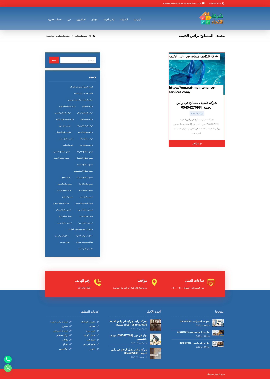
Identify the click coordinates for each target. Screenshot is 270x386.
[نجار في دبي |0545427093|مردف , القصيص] (155, 339)
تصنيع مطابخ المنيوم (65, 184)
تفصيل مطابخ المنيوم (85, 210)
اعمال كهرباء (89, 335)
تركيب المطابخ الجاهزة (67, 106)
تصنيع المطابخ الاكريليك (84, 151)
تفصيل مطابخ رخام (65, 216)
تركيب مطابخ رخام (86, 145)
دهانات (65, 339)
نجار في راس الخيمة (85, 248)
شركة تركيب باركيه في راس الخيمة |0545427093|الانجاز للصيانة (128, 322)
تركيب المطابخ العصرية (62, 113)
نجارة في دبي (89, 344)
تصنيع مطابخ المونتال (85, 190)
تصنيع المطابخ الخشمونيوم (83, 171)
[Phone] (8, 359)
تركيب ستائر (62, 335)
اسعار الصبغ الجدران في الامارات (81, 87)
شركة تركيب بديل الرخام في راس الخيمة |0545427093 (129, 351)
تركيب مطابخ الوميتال (63, 132)
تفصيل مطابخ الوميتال (63, 210)
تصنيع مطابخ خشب (86, 197)
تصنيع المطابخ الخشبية (85, 164)
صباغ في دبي (64, 242)
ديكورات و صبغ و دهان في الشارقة (81, 229)
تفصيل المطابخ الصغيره (61, 203)
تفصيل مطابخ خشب (86, 216)
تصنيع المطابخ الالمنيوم (62, 151)
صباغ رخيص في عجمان (84, 242)
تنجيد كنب (90, 339)
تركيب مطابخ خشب (66, 138)
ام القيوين (63, 348)
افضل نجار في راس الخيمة (83, 93)
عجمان (92, 326)
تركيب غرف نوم (64, 125)
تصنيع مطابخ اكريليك (85, 184)
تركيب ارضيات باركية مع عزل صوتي (80, 100)
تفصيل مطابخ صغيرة (85, 222)
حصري (65, 326)
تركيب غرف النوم (86, 119)
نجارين (92, 348)
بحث (54, 60)
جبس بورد (90, 330)
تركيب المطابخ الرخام (85, 113)
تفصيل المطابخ (67, 197)
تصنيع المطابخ (68, 145)
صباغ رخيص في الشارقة (84, 235)
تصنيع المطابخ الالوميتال (84, 158)
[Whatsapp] (8, 368)
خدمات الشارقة (88, 321)
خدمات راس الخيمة (59, 321)
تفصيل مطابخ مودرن (64, 222)
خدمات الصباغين (60, 330)
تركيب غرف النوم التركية (65, 119)
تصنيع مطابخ (66, 177)
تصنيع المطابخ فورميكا (85, 177)
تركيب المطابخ (87, 106)
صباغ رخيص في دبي (62, 235)
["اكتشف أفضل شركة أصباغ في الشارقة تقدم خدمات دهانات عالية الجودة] (212, 18)
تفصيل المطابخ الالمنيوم (84, 203)
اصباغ (65, 344)
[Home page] (94, 36)
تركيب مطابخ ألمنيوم (85, 132)
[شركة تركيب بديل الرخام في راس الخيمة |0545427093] (155, 353)
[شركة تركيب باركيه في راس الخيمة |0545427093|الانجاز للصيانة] (155, 325)
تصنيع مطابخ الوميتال (64, 190)
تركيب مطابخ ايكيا (86, 138)
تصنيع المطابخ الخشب (61, 158)
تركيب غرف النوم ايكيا (85, 125)
